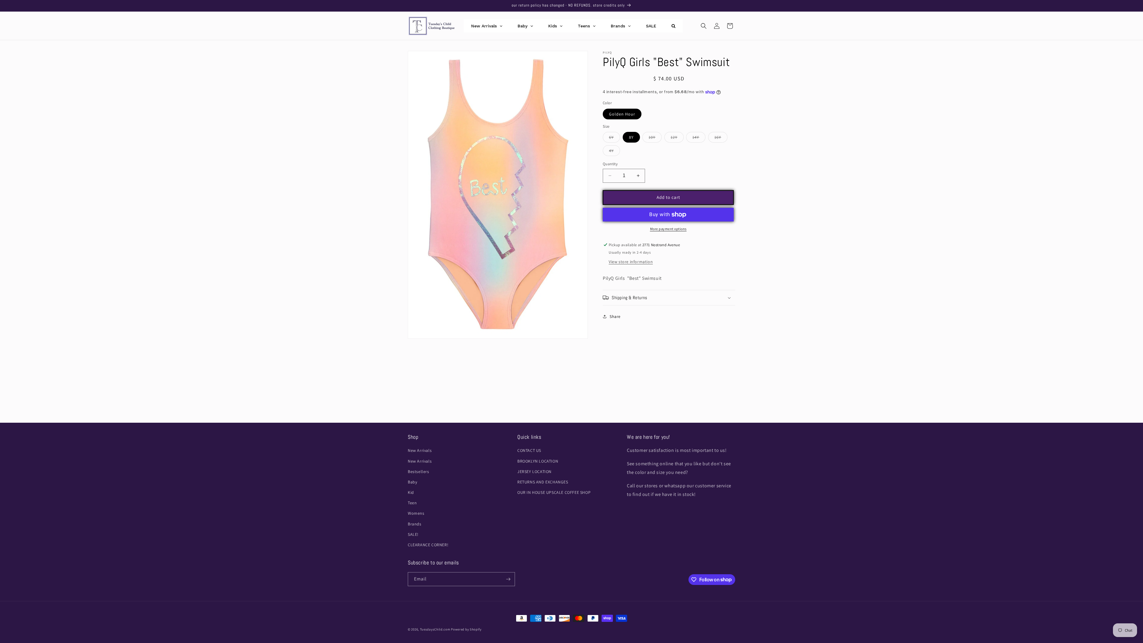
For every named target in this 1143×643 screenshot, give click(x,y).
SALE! (413, 534)
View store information (631, 261)
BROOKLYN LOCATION (537, 461)
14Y (698, 138)
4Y (614, 152)
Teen (412, 502)
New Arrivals (420, 450)
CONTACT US (529, 450)
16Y (720, 138)
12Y (677, 138)
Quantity (610, 163)
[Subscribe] (508, 579)
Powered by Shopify (466, 629)
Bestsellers (418, 471)
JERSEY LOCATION (534, 471)
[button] (703, 25)
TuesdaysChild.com (435, 629)
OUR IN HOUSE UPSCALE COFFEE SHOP (554, 492)
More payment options (668, 229)
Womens (416, 513)
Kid (411, 492)
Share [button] (615, 316)
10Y (655, 138)
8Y (631, 137)
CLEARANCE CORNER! (428, 544)
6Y (614, 138)
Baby (412, 482)
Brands (414, 524)
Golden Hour (622, 114)
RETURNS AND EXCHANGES (542, 482)
